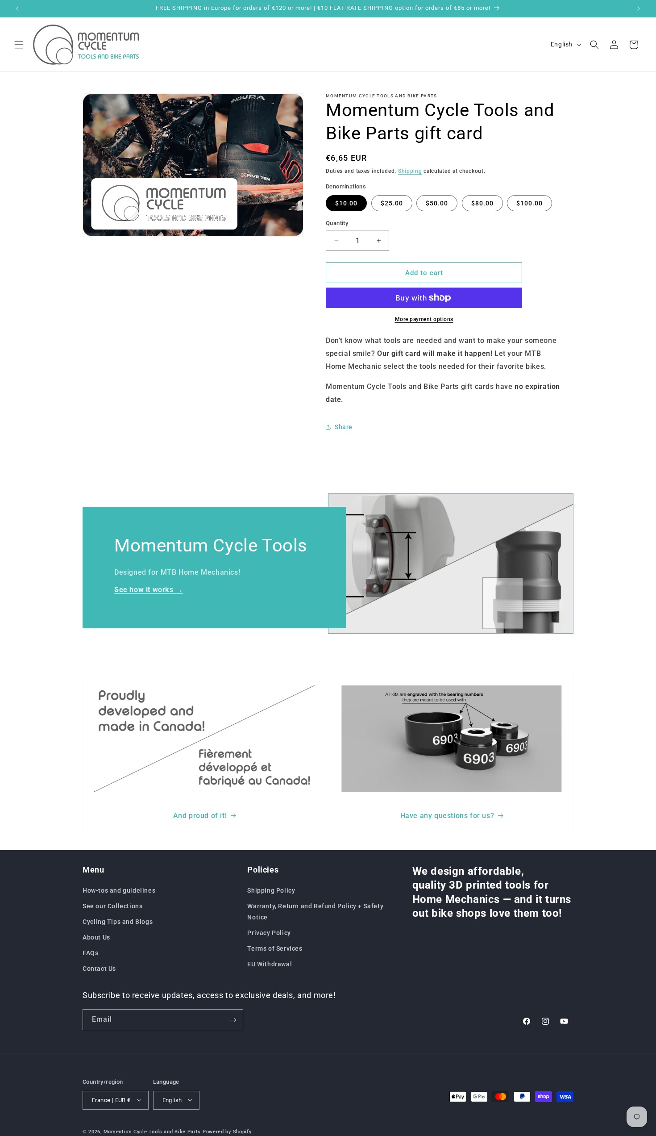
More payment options (424, 319)
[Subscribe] (233, 1020)
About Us (96, 937)
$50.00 (437, 203)
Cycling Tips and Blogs (118, 921)
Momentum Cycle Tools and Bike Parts (152, 1131)
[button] (19, 44)
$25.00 (392, 203)
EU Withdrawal (269, 964)
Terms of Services (274, 948)
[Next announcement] (638, 8)
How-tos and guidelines (119, 890)
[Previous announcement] (17, 8)
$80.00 (482, 203)
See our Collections (112, 905)
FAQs (90, 952)
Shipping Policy (271, 890)
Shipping (410, 171)
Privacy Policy (269, 932)
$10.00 (346, 203)
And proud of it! (200, 815)
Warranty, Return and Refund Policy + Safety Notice (315, 911)
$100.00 (529, 203)
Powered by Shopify (227, 1131)
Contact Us (99, 968)
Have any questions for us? (447, 815)
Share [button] (344, 426)
